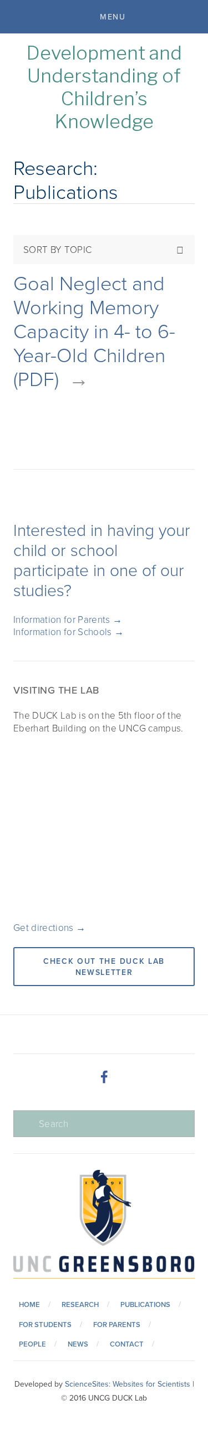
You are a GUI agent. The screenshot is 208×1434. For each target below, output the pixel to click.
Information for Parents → (68, 619)
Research (80, 1304)
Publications (145, 1304)
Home (29, 1304)
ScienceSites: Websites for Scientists (127, 1383)
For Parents (116, 1324)
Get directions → (49, 927)
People (32, 1344)
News (78, 1344)
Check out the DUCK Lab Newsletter (104, 966)
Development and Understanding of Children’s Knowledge (104, 87)
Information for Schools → (68, 631)
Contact (127, 1344)
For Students (45, 1324)
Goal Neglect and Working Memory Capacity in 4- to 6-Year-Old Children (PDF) (94, 331)
